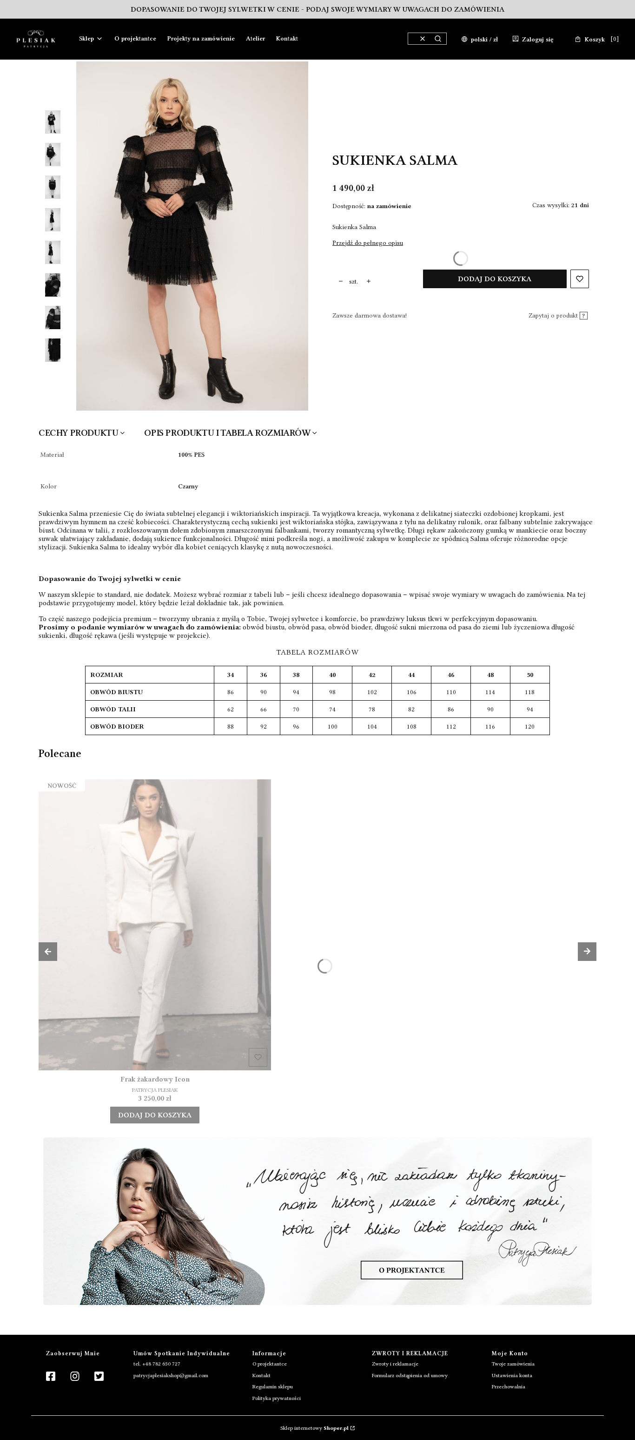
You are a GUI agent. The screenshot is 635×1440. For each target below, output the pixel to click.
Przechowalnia (508, 1386)
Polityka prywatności (276, 1398)
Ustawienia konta (512, 1375)
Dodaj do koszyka (494, 279)
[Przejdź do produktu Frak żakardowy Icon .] (155, 924)
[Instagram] (74, 1377)
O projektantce (269, 1363)
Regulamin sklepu (272, 1386)
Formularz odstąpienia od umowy (410, 1375)
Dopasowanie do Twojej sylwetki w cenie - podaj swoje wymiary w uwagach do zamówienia (317, 9)
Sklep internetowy (314, 1428)
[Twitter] (99, 1377)
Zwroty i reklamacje (395, 1363)
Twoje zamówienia (513, 1363)
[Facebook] (50, 1377)
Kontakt (261, 1375)
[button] (438, 38)
